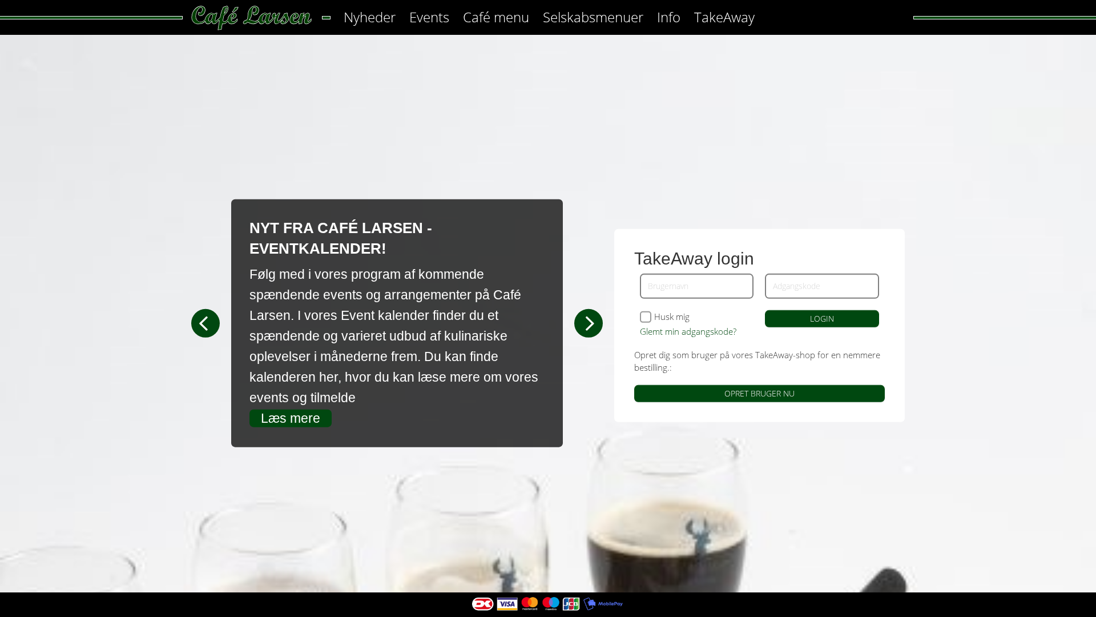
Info (668, 16)
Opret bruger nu (759, 393)
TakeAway (724, 16)
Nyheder (370, 16)
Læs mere (290, 418)
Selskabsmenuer (593, 16)
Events (429, 16)
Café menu (496, 16)
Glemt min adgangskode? (688, 331)
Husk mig (672, 316)
